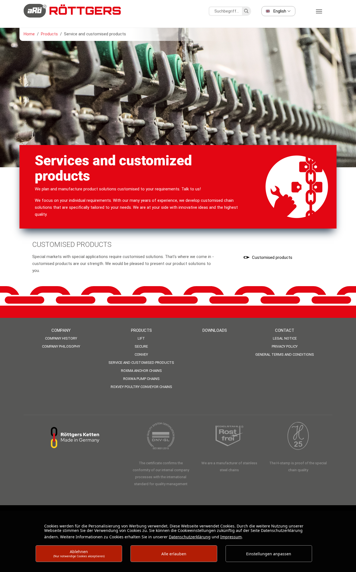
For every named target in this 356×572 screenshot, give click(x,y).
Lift (141, 338)
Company (61, 330)
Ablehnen (79, 553)
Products (141, 330)
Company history (61, 338)
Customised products (272, 257)
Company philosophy (61, 346)
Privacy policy (285, 346)
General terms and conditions (284, 354)
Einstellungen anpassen (268, 553)
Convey (141, 354)
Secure (141, 346)
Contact (284, 330)
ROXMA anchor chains (141, 371)
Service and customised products (141, 362)
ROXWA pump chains (141, 379)
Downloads (214, 330)
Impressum (231, 536)
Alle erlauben (173, 553)
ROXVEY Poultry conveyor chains (141, 387)
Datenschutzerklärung (190, 536)
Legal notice (285, 338)
